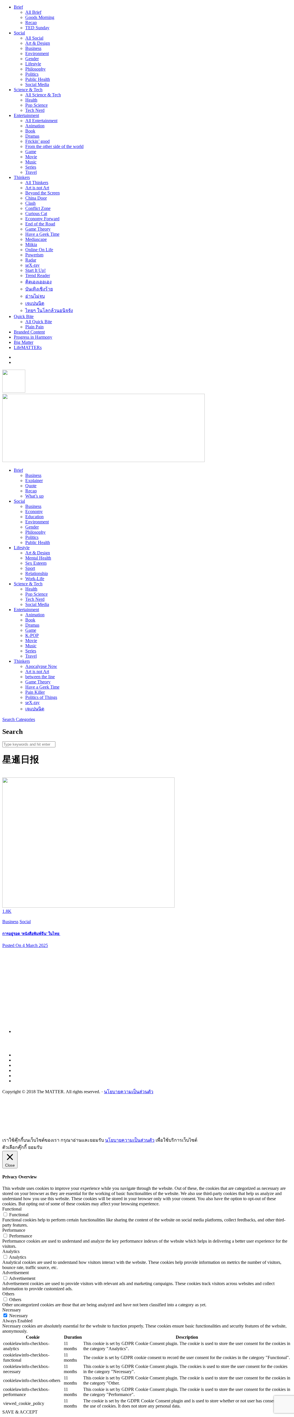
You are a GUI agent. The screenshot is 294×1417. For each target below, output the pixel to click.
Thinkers (22, 177)
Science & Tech (28, 89)
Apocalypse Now (41, 666)
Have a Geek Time (42, 234)
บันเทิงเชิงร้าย (39, 288)
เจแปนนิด (34, 303)
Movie (31, 156)
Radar (30, 260)
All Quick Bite (38, 321)
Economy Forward (42, 218)
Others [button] (8, 1293)
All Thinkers (36, 182)
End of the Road (40, 223)
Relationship (36, 573)
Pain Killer (35, 692)
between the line (40, 676)
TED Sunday (37, 27)
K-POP (32, 635)
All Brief (33, 12)
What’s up (34, 496)
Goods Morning (39, 17)
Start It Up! (35, 270)
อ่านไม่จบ (35, 296)
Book (30, 130)
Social (19, 32)
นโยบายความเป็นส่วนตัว (128, 1091)
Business (33, 48)
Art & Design (37, 43)
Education (34, 516)
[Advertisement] (153, 993)
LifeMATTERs (28, 347)
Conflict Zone (38, 208)
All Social (34, 38)
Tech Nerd (35, 110)
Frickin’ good (37, 141)
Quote (30, 485)
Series (30, 167)
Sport (30, 568)
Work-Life (34, 578)
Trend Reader (37, 275)
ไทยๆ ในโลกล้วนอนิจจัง (49, 310)
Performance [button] (13, 1230)
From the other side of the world (54, 146)
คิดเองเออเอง (38, 281)
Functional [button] (12, 1209)
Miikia (31, 244)
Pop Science (36, 105)
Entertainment (26, 115)
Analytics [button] (11, 1251)
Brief (18, 7)
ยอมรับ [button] (35, 1147)
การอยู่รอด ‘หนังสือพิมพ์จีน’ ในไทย (31, 933)
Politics (31, 74)
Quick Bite (24, 316)
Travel (31, 172)
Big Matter (23, 342)
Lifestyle (33, 63)
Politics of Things (41, 697)
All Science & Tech (43, 94)
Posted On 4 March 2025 (25, 945)
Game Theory (38, 229)
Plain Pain (34, 326)
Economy (34, 511)
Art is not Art (37, 187)
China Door (36, 198)
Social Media (37, 84)
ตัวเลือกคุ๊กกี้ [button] (14, 1147)
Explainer (34, 480)
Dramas (32, 136)
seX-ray (32, 265)
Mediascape (36, 239)
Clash (30, 203)
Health (31, 100)
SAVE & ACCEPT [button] (20, 1412)
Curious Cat (36, 213)
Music (30, 161)
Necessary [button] (11, 1309)
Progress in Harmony (33, 337)
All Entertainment (41, 120)
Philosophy (35, 69)
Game (30, 151)
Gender (32, 58)
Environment (37, 53)
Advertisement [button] (15, 1272)
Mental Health (38, 558)
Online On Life (39, 249)
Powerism (34, 254)
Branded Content (29, 332)
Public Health (37, 79)
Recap (31, 22)
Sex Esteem (36, 563)
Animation (35, 125)
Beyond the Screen (42, 192)
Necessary (18, 1315)
